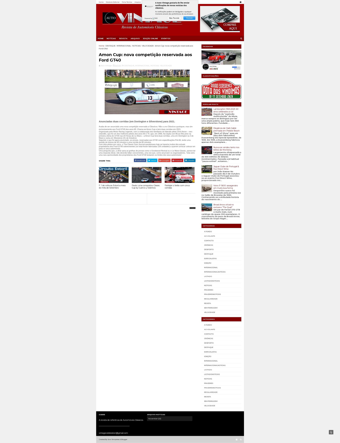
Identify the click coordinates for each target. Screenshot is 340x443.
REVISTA (123, 38)
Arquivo (138, 2)
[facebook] (240, 2)
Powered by (148, 18)
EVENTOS (165, 38)
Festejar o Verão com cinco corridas (177, 186)
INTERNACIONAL (124, 46)
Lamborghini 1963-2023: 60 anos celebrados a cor (225, 110)
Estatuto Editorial (112, 2)
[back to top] (331, 432)
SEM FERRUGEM (210, 308)
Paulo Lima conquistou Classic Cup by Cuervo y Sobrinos (146, 186)
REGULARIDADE (211, 299)
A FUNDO (208, 232)
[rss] (241, 439)
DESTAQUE (110, 46)
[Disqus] (147, 241)
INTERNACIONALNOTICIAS (214, 272)
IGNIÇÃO (207, 263)
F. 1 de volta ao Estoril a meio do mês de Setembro (112, 186)
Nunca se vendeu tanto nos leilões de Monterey (226, 148)
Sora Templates (113, 439)
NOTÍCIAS (111, 38)
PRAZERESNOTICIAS (212, 294)
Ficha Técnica (127, 2)
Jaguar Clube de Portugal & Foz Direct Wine (226, 167)
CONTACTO (209, 241)
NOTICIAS (136, 46)
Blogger (124, 439)
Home (101, 2)
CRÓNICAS (208, 245)
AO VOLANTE (209, 236)
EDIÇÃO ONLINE (150, 38)
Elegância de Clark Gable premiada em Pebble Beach (226, 129)
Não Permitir (174, 18)
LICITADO (208, 276)
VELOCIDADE (148, 46)
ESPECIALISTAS (210, 258)
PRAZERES (208, 290)
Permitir (189, 18)
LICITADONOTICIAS (212, 281)
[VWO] (155, 18)
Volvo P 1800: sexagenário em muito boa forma (225, 186)
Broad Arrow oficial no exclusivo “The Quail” (223, 206)
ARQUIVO (135, 38)
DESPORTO (209, 249)
